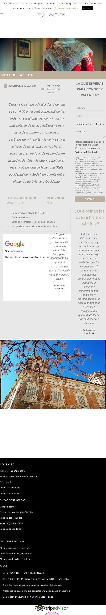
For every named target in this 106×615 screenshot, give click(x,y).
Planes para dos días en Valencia (16, 553)
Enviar (90, 199)
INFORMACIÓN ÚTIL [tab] (55, 200)
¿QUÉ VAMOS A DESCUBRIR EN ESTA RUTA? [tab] (22, 200)
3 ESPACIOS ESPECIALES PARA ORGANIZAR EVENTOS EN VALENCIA (36, 579)
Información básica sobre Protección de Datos (89, 143)
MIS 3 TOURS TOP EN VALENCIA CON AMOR (24, 573)
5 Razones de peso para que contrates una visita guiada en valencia (36, 591)
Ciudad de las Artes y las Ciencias (16, 512)
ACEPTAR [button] (87, 8)
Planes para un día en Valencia (15, 548)
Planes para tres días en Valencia (16, 559)
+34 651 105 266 (17, 471)
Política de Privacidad (86, 152)
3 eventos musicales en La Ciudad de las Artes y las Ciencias (32, 585)
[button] (76, 280)
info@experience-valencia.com (21, 476)
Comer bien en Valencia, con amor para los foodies (28, 597)
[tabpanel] (37, 219)
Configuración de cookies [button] (66, 8)
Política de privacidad (10, 487)
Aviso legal (94, 148)
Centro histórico (8, 507)
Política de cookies (9, 493)
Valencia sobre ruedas (11, 518)
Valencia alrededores (10, 529)
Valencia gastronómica (11, 523)
